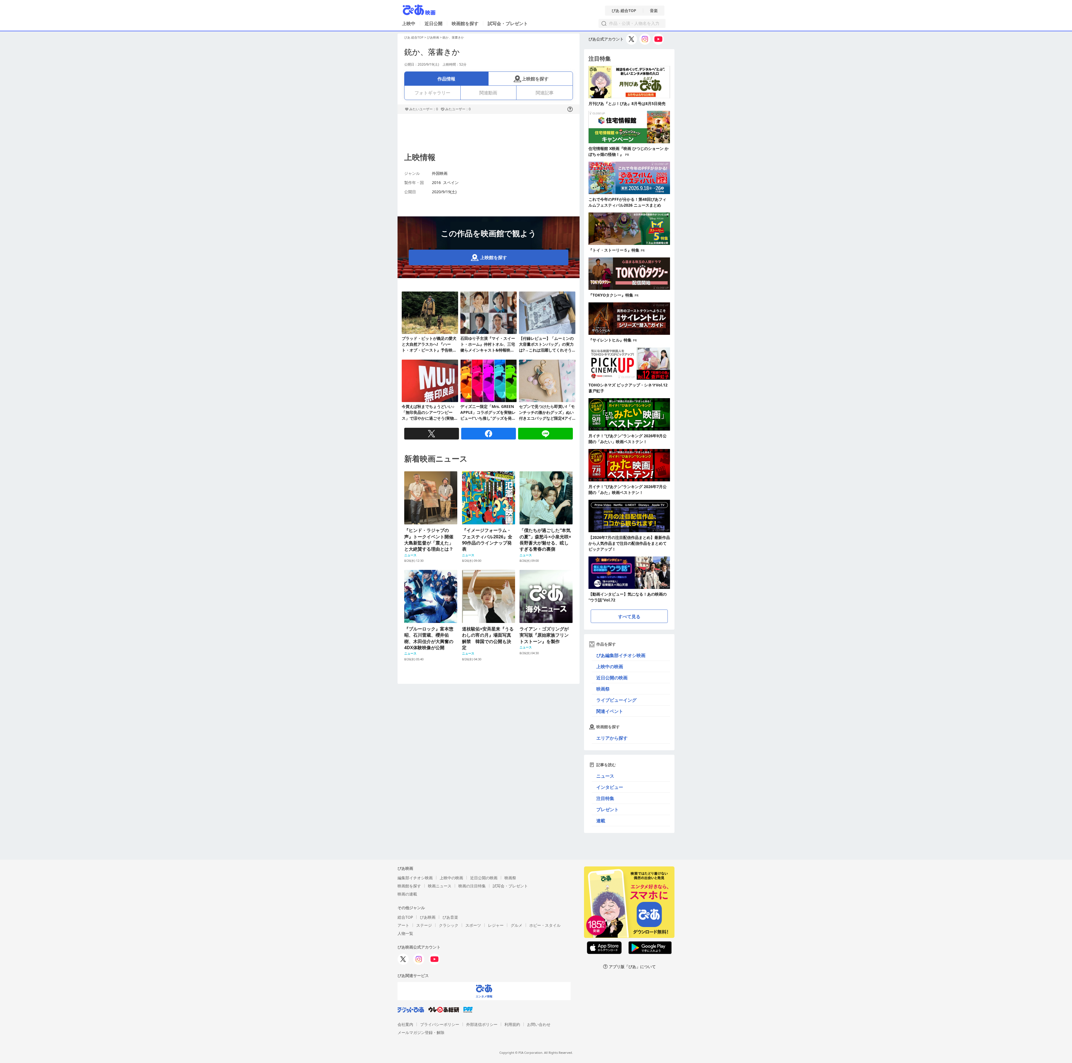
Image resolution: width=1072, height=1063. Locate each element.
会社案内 (405, 1024)
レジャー (496, 925)
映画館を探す (465, 23)
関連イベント (609, 711)
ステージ (424, 925)
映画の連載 (407, 894)
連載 (600, 821)
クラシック (448, 925)
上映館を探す (535, 79)
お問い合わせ (539, 1024)
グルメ (516, 925)
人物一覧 (405, 933)
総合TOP (405, 917)
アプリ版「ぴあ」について (632, 966)
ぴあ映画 (433, 37)
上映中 (408, 23)
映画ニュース (439, 885)
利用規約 (512, 1024)
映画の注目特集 (472, 885)
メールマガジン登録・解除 (421, 1032)
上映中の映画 (609, 666)
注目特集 (605, 798)
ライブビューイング (616, 700)
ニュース (605, 776)
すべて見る (629, 616)
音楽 (654, 11)
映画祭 (603, 689)
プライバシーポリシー (439, 1024)
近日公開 (433, 23)
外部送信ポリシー (481, 1024)
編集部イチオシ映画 (415, 877)
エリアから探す (612, 738)
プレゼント (607, 809)
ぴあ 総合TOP (624, 11)
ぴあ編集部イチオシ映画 (620, 655)
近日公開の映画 (612, 678)
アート (403, 925)
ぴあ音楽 (450, 917)
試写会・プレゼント (508, 23)
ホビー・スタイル (545, 925)
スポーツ (473, 925)
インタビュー (609, 787)
